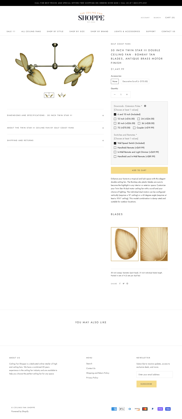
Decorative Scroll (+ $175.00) (135, 81)
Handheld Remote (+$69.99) (131, 147)
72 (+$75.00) (124, 127)
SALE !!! (11, 31)
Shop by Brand (99, 31)
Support (151, 31)
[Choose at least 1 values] (126, 109)
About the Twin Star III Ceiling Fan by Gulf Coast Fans (40, 128)
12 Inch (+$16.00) (126, 118)
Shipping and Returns (20, 140)
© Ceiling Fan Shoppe (23, 407)
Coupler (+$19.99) (145, 127)
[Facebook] (120, 283)
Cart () (170, 17)
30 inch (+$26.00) (126, 123)
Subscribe (146, 384)
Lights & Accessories (127, 31)
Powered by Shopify (19, 411)
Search (157, 18)
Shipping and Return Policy (97, 373)
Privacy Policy (92, 377)
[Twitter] (123, 283)
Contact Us (168, 31)
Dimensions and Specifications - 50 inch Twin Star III (39, 115)
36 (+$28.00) (148, 123)
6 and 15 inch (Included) (129, 114)
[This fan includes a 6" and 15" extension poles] (145, 106)
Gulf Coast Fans (121, 44)
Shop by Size (77, 31)
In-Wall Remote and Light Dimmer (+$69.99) (138, 152)
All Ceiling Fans (31, 31)
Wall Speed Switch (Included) (131, 143)
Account (145, 18)
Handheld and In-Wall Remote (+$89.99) (136, 156)
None (114, 81)
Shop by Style (55, 31)
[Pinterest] (127, 283)
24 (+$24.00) (147, 118)
